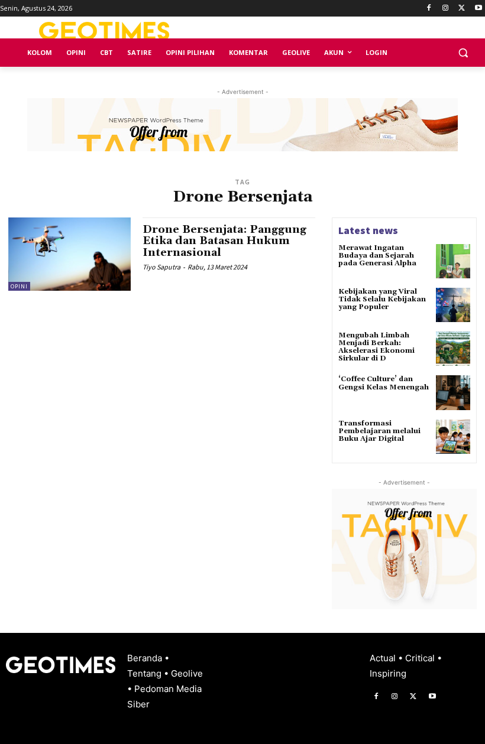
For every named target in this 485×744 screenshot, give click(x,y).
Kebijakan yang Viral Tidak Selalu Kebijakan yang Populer (382, 299)
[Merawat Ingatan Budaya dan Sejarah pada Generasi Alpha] (453, 261)
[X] (461, 8)
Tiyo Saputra (161, 266)
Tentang (145, 673)
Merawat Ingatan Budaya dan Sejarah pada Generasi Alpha (377, 255)
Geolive (187, 673)
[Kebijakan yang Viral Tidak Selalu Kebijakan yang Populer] (453, 305)
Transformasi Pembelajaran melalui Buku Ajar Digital (379, 431)
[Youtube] (478, 8)
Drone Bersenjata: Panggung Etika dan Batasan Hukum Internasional (224, 241)
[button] (463, 53)
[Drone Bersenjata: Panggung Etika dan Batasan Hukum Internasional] (69, 254)
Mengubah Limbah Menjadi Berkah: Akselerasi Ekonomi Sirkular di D (376, 347)
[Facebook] (429, 8)
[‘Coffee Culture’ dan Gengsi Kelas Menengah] (453, 392)
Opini (19, 286)
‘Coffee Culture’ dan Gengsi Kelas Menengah (383, 383)
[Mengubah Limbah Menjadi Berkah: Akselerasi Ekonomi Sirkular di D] (453, 349)
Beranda (145, 658)
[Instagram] (445, 8)
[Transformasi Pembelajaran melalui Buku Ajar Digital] (453, 437)
